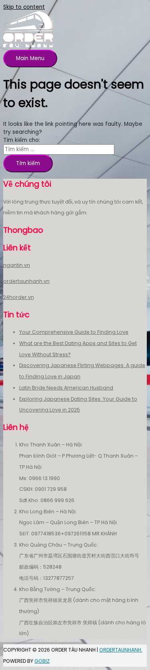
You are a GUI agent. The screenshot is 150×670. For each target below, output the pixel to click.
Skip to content (24, 7)
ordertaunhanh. (120, 649)
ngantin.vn (16, 265)
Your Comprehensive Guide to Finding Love (73, 332)
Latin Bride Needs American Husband (66, 387)
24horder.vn (18, 297)
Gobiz (42, 661)
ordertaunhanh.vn (26, 281)
